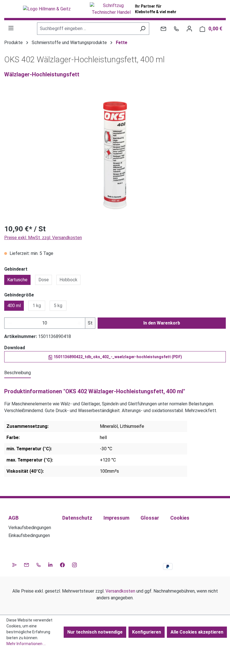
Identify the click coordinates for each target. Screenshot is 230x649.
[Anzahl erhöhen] (79, 323)
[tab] (17, 373)
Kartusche (17, 279)
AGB (13, 518)
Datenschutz (77, 518)
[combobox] (86, 28)
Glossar (150, 518)
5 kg (58, 305)
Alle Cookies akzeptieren (197, 632)
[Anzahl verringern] (10, 323)
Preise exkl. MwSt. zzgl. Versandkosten (43, 237)
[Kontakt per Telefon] (176, 28)
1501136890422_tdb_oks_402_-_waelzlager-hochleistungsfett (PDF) (117, 357)
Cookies (179, 518)
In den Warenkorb (161, 323)
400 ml (14, 305)
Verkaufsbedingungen (29, 527)
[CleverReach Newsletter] (14, 564)
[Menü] (11, 28)
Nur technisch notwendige (95, 632)
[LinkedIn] (50, 564)
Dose (43, 279)
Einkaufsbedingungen (29, 535)
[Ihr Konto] (189, 28)
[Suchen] (142, 28)
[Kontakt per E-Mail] (163, 28)
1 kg (37, 305)
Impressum (116, 518)
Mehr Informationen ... (26, 643)
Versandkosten (120, 591)
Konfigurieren (146, 632)
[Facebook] (62, 564)
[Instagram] (74, 564)
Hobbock (68, 279)
